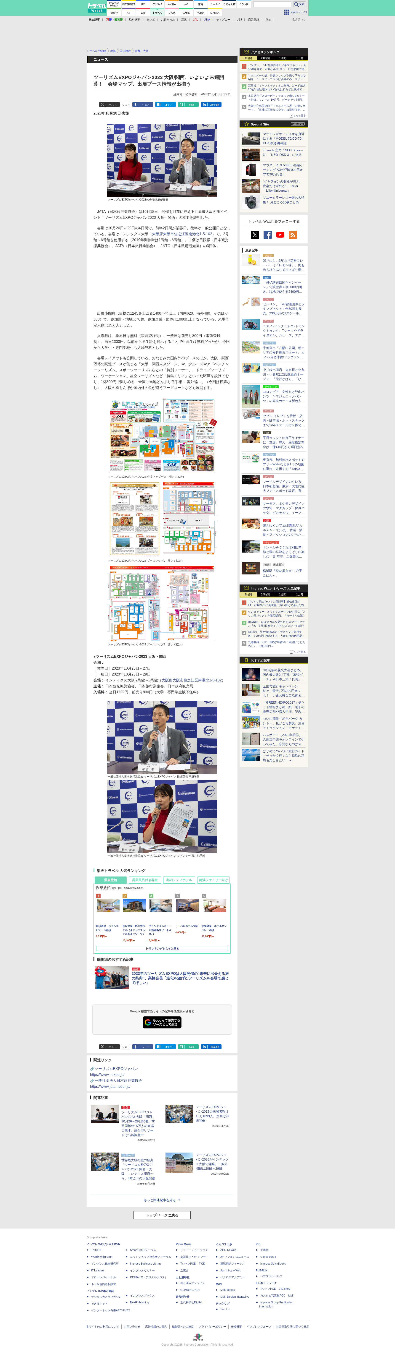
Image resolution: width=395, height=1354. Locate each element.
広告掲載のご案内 (156, 1326)
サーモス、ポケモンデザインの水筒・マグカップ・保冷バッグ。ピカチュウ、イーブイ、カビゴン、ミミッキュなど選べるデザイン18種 (283, 513)
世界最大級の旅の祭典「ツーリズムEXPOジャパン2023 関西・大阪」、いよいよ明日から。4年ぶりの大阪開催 (138, 1169)
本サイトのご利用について (102, 1326)
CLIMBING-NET (190, 1289)
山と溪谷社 (182, 1277)
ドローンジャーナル (103, 1277)
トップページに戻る (162, 1215)
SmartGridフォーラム (143, 1250)
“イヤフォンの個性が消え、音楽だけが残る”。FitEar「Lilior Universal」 (282, 186)
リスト (126, 104)
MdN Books (227, 1289)
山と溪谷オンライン (192, 1283)
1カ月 (299, 58)
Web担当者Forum (102, 1256)
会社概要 (236, 1326)
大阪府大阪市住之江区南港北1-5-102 (182, 234)
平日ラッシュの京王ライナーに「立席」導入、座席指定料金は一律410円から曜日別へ (283, 442)
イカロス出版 (224, 1244)
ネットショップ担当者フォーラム (150, 1256)
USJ (239, 19)
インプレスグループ (259, 1326)
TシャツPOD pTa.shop (275, 1288)
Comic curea (268, 1256)
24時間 (265, 58)
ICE (258, 1244)
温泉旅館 (110, 880)
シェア (145, 104)
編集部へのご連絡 (183, 1326)
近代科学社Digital (191, 1302)
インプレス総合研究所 (105, 1263)
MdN (219, 1284)
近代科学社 (182, 1296)
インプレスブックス (142, 1295)
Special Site (260, 124)
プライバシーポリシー (212, 1326)
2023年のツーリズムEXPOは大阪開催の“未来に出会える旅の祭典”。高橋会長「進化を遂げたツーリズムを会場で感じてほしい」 (180, 978)
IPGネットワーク (266, 1283)
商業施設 (253, 19)
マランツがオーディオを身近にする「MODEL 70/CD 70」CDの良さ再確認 (284, 138)
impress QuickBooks (273, 1263)
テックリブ (223, 1303)
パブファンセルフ (271, 1276)
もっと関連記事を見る (160, 1200)
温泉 (184, 19)
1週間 (282, 58)
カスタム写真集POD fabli (277, 1295)
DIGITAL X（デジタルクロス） (149, 1277)
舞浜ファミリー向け (213, 880)
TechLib (225, 1309)
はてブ (168, 104)
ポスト (112, 104)
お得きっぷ (168, 19)
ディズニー (223, 19)
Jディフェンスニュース (234, 1256)
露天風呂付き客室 (145, 880)
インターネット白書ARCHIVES (110, 1310)
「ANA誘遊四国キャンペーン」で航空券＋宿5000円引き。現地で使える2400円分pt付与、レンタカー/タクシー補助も (284, 292)
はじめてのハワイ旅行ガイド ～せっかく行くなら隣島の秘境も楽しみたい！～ (283, 755)
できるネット (99, 1303)
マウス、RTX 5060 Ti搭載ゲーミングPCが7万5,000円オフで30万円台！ (283, 169)
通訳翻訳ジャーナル (232, 1263)
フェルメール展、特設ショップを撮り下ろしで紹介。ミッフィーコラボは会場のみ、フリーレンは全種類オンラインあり (277, 79)
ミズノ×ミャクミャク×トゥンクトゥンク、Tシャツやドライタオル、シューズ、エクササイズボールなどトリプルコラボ (284, 335)
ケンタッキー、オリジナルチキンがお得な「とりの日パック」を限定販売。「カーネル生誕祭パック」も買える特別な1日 (277, 615)
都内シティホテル (179, 880)
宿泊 (268, 19)
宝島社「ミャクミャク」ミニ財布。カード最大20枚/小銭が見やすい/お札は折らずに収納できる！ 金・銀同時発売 (277, 89)
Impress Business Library (145, 1263)
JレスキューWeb (230, 1270)
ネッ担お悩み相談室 (103, 1284)
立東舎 (184, 1270)
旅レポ (151, 19)
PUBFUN (261, 1270)
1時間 (248, 58)
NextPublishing (139, 1302)
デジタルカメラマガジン (106, 1296)
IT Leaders (97, 1270)
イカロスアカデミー (232, 1277)
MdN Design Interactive (234, 1296)
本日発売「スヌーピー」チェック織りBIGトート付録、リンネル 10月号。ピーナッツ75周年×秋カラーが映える (277, 99)
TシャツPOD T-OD (192, 1263)
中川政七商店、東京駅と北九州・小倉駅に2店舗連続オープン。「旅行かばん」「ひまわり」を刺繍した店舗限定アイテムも (283, 379)
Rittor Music (184, 1244)
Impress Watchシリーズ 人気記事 (275, 588)
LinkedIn (214, 104)
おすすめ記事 (260, 660)
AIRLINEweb (228, 1250)
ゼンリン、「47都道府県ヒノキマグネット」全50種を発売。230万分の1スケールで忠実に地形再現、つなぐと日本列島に (277, 69)
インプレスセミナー (142, 1270)
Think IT (96, 1250)
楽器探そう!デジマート (194, 1256)
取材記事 (134, 19)
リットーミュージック (194, 1250)
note (191, 104)
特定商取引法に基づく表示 (292, 1326)
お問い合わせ (132, 1326)
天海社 (264, 1250)
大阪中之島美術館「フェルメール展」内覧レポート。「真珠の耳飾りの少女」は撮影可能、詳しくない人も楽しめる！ (277, 109)
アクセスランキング (265, 52)
